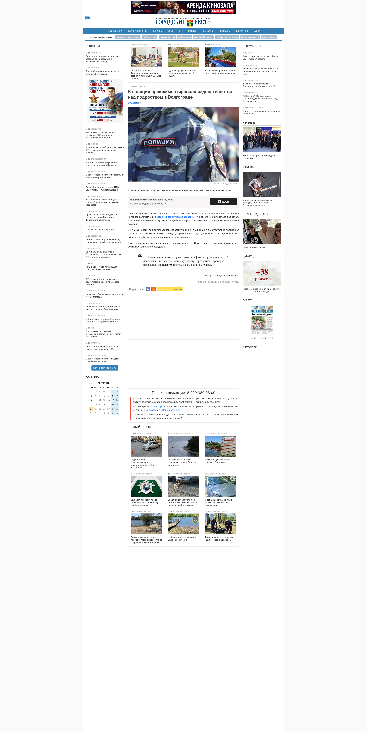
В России (250, 347)
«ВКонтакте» (149, 410)
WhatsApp (158, 406)
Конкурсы (225, 31)
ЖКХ (181, 31)
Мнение (249, 122)
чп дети (226, 281)
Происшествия (115, 31)
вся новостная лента (105, 367)
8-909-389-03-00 (201, 392)
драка (203, 281)
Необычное (208, 31)
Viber (169, 406)
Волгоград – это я (256, 214)
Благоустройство (137, 31)
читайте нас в (170, 289)
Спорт (171, 31)
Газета (257, 31)
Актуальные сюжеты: (101, 37)
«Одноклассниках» (171, 410)
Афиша (248, 167)
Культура (192, 31)
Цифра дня (251, 256)
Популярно (252, 46)
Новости (93, 46)
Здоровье (158, 31)
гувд (236, 281)
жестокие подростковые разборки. (175, 216)
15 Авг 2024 (132, 103)
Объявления (242, 31)
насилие (214, 281)
